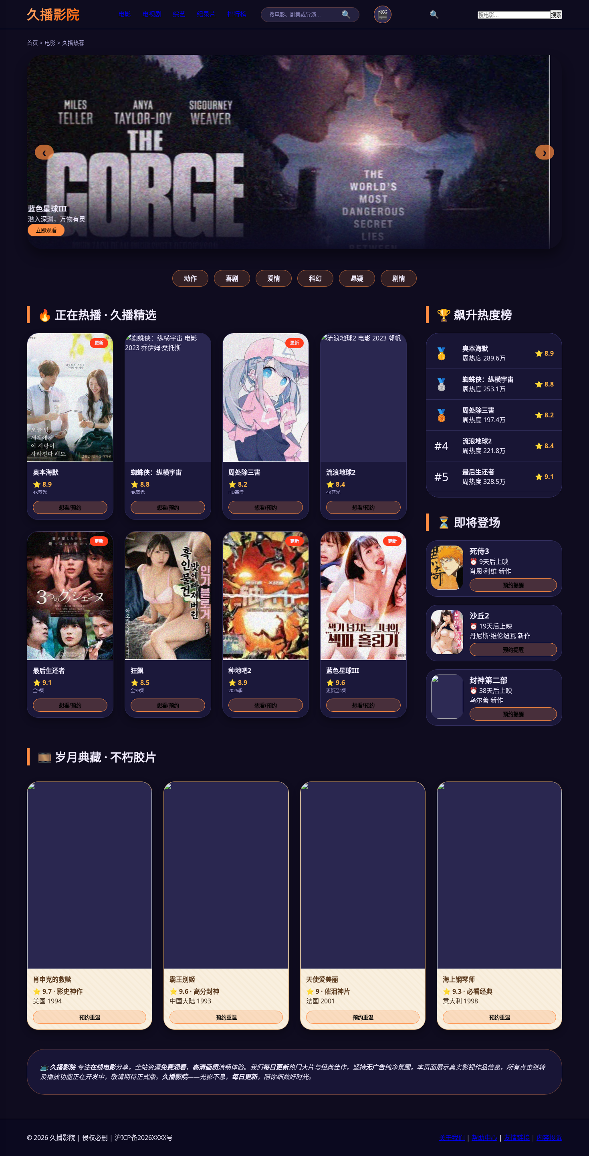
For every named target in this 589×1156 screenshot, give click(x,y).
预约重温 (89, 1018)
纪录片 (206, 14)
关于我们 (452, 1137)
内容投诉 (549, 1137)
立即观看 (58, 231)
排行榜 (236, 14)
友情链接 (517, 1137)
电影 (124, 14)
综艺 (179, 14)
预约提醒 (513, 585)
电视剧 (151, 14)
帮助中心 (484, 1137)
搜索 (556, 15)
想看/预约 (70, 508)
